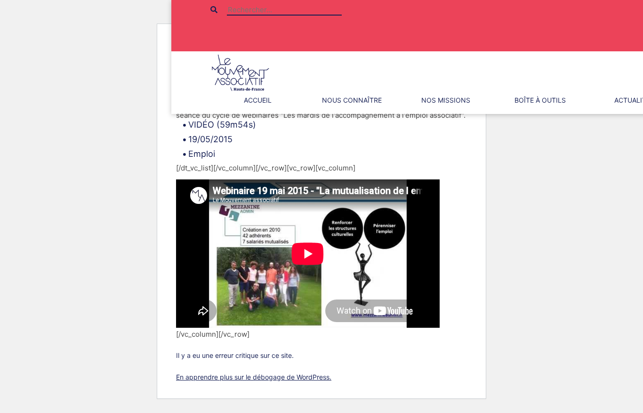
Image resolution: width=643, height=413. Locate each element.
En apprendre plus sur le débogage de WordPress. (253, 377)
